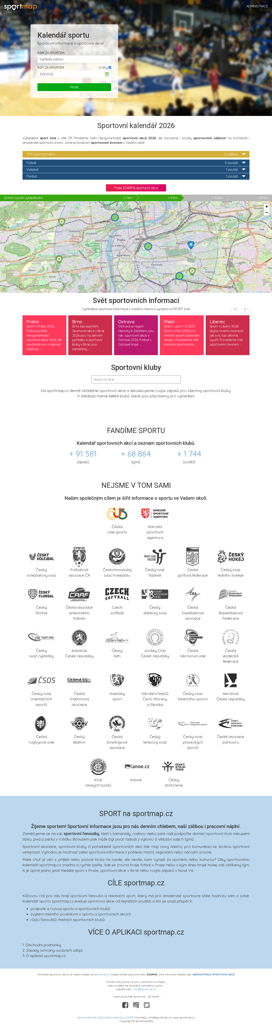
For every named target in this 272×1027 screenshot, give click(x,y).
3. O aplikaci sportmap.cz (44, 955)
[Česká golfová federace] (193, 556)
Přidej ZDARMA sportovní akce (136, 188)
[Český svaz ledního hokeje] (231, 556)
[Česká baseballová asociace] (193, 593)
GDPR (129, 1017)
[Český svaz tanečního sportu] (193, 679)
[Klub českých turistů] (98, 766)
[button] (59, 260)
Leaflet (247, 292)
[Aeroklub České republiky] (231, 679)
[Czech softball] (117, 593)
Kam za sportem (50, 53)
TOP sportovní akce (132, 154)
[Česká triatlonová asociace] (79, 679)
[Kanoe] (136, 766)
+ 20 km (262, 198)
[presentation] (235, 309)
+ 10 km (217, 198)
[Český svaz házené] (155, 556)
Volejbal (132, 169)
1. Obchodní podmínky (42, 945)
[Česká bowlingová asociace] (117, 723)
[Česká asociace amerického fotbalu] (79, 593)
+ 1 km (68, 198)
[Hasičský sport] (117, 679)
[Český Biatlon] (79, 723)
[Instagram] (136, 1004)
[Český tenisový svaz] (155, 723)
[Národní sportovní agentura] (155, 513)
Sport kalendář (86, 1017)
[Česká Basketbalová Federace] (231, 593)
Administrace (257, 6)
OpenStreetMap (257, 292)
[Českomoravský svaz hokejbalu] (117, 556)
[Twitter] (147, 1004)
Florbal (132, 176)
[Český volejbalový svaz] (41, 556)
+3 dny (103, 68)
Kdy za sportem (50, 68)
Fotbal (132, 163)
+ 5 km (172, 198)
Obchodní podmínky (111, 1017)
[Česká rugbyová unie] (41, 723)
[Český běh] (117, 636)
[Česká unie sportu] (117, 513)
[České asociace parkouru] (231, 723)
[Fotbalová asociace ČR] (79, 556)
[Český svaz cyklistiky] (41, 636)
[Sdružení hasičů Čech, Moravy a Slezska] (155, 679)
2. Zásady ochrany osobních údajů (53, 950)
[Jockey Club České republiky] (155, 636)
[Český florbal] (41, 593)
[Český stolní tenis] (174, 766)
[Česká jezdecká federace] (231, 636)
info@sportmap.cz (144, 989)
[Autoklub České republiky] (79, 636)
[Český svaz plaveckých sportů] (193, 723)
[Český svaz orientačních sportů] (41, 679)
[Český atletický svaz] (155, 593)
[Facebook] (125, 1004)
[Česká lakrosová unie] (193, 636)
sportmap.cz (102, 974)
